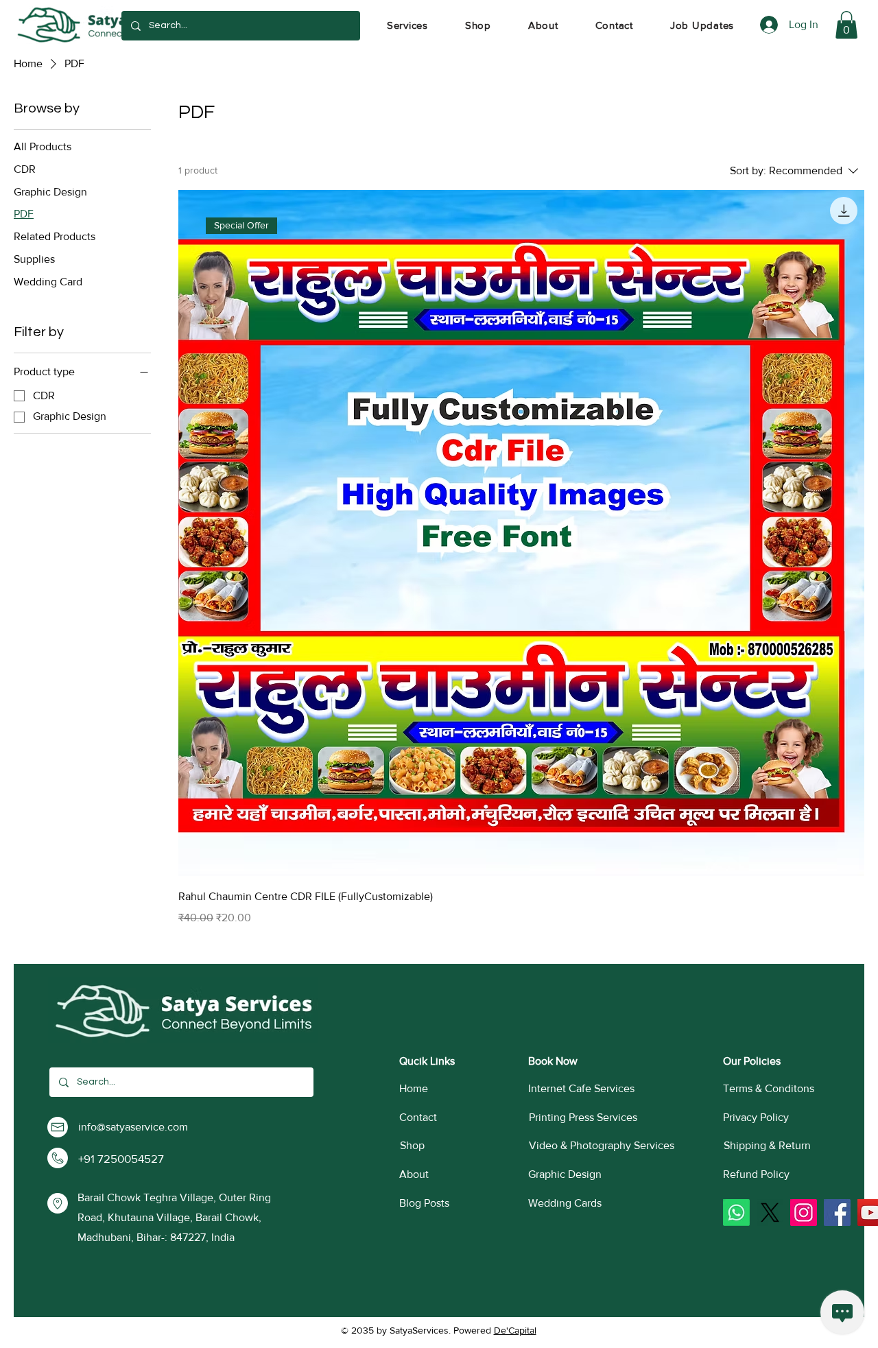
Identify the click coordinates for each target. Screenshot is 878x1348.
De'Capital (515, 1330)
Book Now (553, 1061)
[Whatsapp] (736, 1212)
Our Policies (752, 1061)
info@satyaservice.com (133, 1127)
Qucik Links (427, 1061)
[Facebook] (837, 1212)
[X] (770, 1212)
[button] (407, 25)
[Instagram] (803, 1212)
